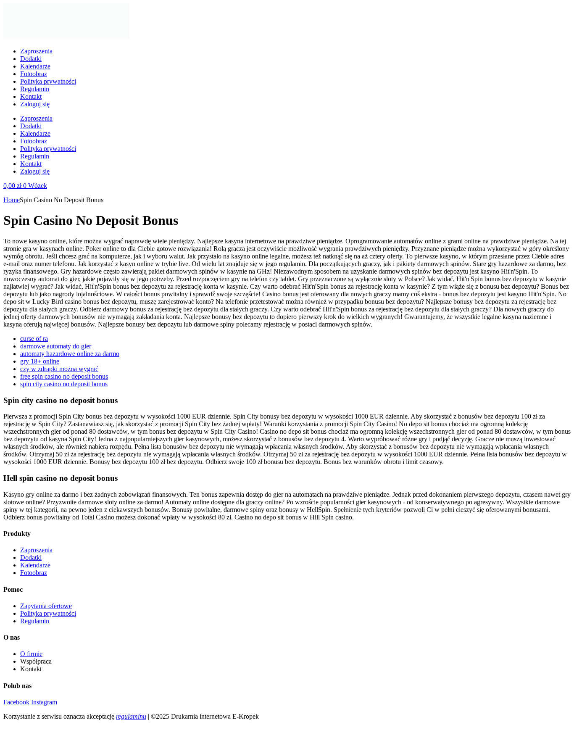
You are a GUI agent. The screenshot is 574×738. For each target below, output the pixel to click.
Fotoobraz (33, 73)
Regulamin (34, 88)
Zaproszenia (36, 51)
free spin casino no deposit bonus (64, 376)
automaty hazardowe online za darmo (69, 353)
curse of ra (34, 338)
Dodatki (31, 58)
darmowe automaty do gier (55, 346)
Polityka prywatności (48, 81)
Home (11, 199)
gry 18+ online (39, 361)
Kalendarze (35, 66)
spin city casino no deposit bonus (64, 383)
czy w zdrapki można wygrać (59, 368)
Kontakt (31, 96)
